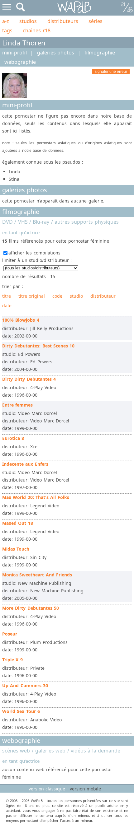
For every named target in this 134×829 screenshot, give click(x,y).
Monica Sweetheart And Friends (37, 575)
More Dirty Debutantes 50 (30, 608)
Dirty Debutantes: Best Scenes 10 (38, 346)
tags (7, 30)
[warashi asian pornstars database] (74, 7)
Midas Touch (15, 549)
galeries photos (55, 52)
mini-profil (14, 52)
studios (28, 21)
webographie (20, 61)
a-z (5, 21)
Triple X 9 (12, 660)
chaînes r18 (36, 30)
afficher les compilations (34, 253)
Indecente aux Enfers (25, 464)
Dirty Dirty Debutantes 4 (29, 379)
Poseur (9, 634)
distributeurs (62, 21)
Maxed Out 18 (17, 523)
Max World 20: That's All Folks (35, 497)
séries (96, 21)
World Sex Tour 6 (21, 711)
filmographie (99, 52)
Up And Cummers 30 (25, 685)
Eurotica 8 (13, 438)
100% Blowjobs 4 (20, 320)
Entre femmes (17, 405)
